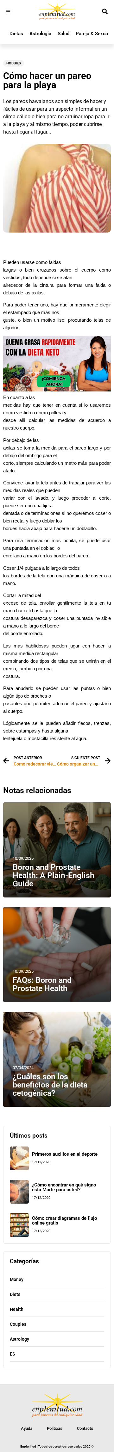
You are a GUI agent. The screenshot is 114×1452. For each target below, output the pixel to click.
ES (12, 1354)
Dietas (16, 33)
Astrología (40, 33)
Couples (18, 1324)
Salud (63, 33)
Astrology (19, 1339)
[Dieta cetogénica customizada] (57, 390)
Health (16, 1309)
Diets (15, 1294)
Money (16, 1279)
